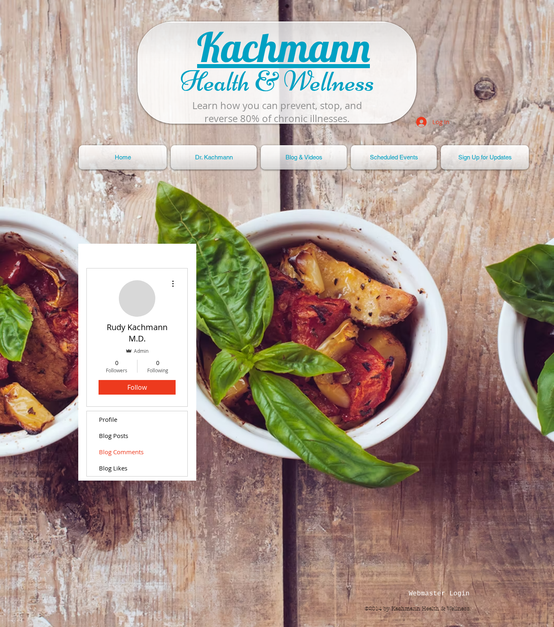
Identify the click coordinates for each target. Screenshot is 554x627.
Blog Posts (113, 436)
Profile (108, 419)
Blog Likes (113, 468)
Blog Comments (121, 452)
